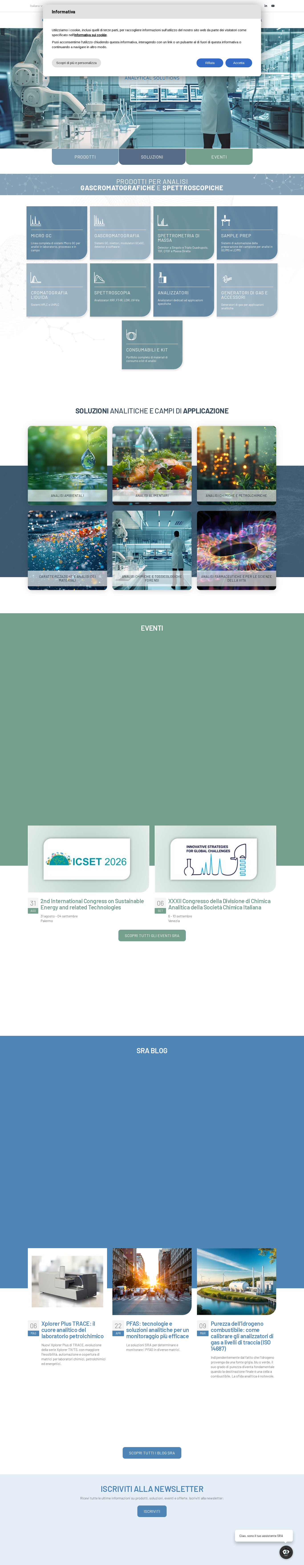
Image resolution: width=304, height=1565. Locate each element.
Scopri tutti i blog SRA (152, 1452)
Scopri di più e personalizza (76, 63)
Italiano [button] (35, 6)
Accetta (238, 63)
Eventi (219, 156)
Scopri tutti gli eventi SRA (152, 935)
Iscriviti (152, 1511)
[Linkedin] (266, 6)
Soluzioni (152, 156)
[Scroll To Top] (7, 1560)
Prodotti (85, 156)
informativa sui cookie (90, 35)
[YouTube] (273, 6)
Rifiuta (210, 63)
